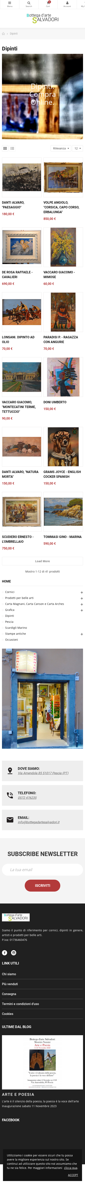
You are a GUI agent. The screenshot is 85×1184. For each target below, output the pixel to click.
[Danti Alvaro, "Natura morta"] (21, 446)
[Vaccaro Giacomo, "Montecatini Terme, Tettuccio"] (21, 377)
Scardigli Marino (16, 628)
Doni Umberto (54, 402)
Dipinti (9, 616)
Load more (42, 561)
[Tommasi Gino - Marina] (63, 511)
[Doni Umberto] (63, 377)
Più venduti (10, 984)
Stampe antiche (15, 634)
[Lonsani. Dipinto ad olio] (21, 312)
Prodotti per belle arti (19, 598)
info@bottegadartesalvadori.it (38, 822)
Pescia (9, 622)
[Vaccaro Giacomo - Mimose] (63, 247)
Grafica (9, 610)
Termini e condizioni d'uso (20, 1004)
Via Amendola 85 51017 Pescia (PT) (43, 773)
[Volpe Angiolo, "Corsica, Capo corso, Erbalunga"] (63, 177)
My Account (67, 4)
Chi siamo (9, 974)
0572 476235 (27, 798)
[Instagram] (13, 952)
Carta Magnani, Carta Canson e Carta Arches (34, 604)
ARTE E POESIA (18, 1094)
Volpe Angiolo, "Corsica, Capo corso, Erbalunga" (61, 207)
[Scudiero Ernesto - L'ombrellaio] (21, 511)
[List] (12, 148)
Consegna (9, 994)
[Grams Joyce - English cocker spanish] (63, 446)
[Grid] (5, 148)
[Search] (29, 4)
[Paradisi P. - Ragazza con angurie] (63, 312)
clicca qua (70, 1168)
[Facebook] (4, 952)
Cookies (7, 1014)
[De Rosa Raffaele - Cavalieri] (21, 247)
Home (6, 581)
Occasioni (11, 639)
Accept (73, 1175)
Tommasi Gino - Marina (62, 537)
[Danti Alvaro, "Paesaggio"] (21, 177)
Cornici (9, 592)
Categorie (9, 4)
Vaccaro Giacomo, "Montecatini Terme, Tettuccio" (19, 407)
